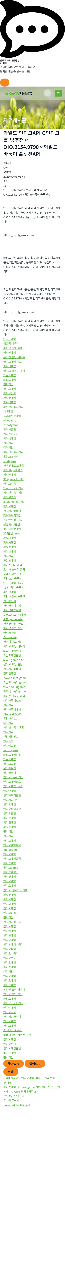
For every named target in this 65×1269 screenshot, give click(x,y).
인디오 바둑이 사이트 (15, 890)
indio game (10, 750)
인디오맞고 (9, 1012)
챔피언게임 (9, 352)
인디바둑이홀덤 (12, 795)
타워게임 (8, 447)
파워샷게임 (9, 366)
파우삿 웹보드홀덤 (13, 466)
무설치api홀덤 (11, 524)
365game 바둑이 (13, 479)
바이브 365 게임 (12, 565)
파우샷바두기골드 (13, 624)
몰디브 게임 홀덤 (12, 664)
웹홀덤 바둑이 (11, 343)
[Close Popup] (4, 83)
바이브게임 (9, 389)
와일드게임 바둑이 (13, 583)
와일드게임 (9, 339)
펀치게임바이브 (12, 922)
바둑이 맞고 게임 (12, 642)
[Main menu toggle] (58, 93)
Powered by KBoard (16, 1105)
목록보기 (8, 1096)
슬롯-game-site (12, 619)
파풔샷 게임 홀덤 (12, 348)
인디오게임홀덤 (12, 845)
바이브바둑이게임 (13, 1003)
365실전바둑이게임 (14, 502)
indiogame (10, 850)
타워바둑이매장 (12, 515)
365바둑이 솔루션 (13, 587)
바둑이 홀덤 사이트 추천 (17, 1035)
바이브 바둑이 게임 (14, 371)
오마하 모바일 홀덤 (14, 569)
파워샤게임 (9, 538)
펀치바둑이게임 (12, 709)
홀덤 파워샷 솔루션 (14, 596)
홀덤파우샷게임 (12, 416)
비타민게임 (9, 822)
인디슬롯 (8, 741)
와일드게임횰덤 (12, 651)
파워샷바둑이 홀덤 (13, 727)
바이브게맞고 (10, 872)
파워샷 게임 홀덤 (12, 628)
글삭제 (15, 1100)
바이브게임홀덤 (12, 859)
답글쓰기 (19, 1096)
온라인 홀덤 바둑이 (14, 990)
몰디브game (10, 868)
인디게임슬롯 (10, 800)
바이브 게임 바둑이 (14, 646)
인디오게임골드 (12, 782)
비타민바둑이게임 (13, 452)
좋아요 (13, 1063)
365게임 (8, 411)
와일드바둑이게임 (13, 488)
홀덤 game (9, 637)
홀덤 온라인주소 (12, 574)
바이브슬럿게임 (12, 529)
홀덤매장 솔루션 (12, 1030)
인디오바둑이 (10, 913)
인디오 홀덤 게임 (12, 994)
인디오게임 (9, 804)
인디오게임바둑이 (13, 786)
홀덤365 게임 (11, 457)
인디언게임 (9, 935)
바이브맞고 (9, 393)
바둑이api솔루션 (12, 470)
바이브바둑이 (10, 484)
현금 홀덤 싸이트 (12, 714)
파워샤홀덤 (9, 429)
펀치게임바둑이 (12, 511)
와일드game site (13, 660)
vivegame (9, 420)
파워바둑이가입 (12, 606)
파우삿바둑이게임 (13, 407)
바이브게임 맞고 (12, 362)
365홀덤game (11, 533)
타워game (9, 633)
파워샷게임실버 (12, 610)
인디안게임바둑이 (13, 944)
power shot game (14, 678)
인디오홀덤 (9, 813)
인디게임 (8, 732)
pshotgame (10, 425)
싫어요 (34, 1063)
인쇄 (11, 1071)
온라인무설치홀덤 (13, 520)
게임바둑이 (9, 601)
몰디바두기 (9, 768)
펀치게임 (8, 384)
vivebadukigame (14, 687)
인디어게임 (9, 931)
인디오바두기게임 (13, 777)
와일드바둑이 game (14, 682)
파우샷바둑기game (14, 691)
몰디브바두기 (10, 434)
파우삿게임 (9, 592)
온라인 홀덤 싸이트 (14, 357)
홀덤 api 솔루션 (12, 578)
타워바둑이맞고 (12, 700)
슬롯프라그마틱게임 (14, 615)
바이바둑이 (9, 773)
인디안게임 (9, 791)
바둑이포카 (9, 497)
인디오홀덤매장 (12, 809)
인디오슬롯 (9, 958)
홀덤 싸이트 (10, 718)
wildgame (9, 461)
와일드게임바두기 (13, 755)
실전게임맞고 (10, 736)
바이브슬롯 (9, 764)
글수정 (7, 1100)
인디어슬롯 (9, 746)
